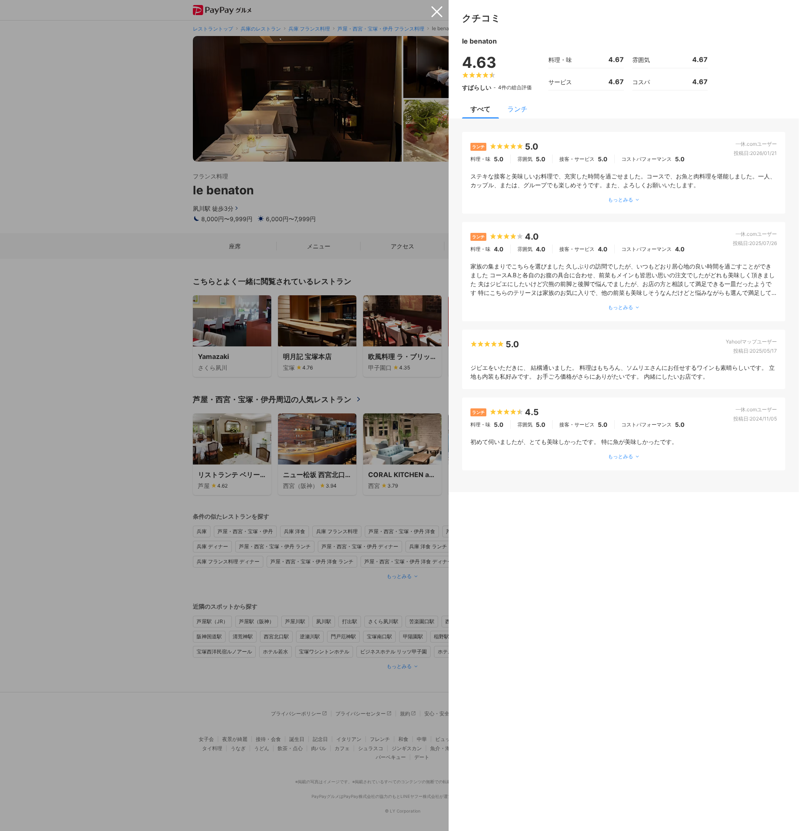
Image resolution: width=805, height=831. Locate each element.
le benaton (479, 41)
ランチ (517, 109)
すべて (480, 109)
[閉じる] (437, 11)
